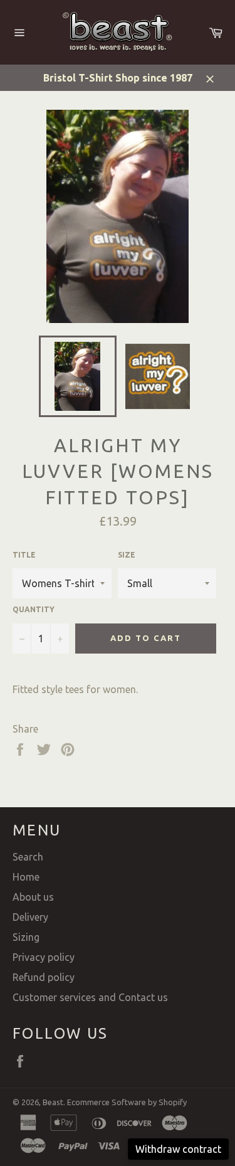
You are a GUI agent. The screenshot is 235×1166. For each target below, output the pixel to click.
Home (26, 876)
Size (126, 555)
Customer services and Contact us (90, 997)
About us (33, 897)
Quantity (34, 609)
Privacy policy (44, 957)
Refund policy (44, 977)
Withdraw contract (178, 1149)
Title (24, 555)
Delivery (30, 917)
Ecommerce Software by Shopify (127, 1102)
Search (28, 856)
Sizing (26, 937)
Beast (53, 1102)
